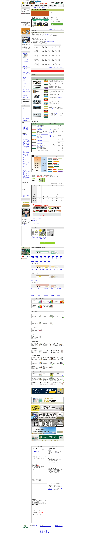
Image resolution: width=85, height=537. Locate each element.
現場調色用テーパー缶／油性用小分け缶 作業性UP (34, 237)
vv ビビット (58, 295)
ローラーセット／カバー (50, 236)
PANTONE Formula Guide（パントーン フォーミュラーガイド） (26, 73)
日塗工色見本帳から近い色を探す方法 (26, 111)
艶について (55, 29)
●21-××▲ (41, 256)
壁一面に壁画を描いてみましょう (26, 174)
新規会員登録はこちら (26, 103)
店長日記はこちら (26, 224)
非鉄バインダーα (54, 108)
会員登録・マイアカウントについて (26, 153)
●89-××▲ (32, 261)
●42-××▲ (45, 257)
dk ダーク (32, 295)
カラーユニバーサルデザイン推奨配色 (26, 185)
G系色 (50, 269)
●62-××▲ (49, 258)
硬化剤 (56, 452)
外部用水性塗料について (26, 147)
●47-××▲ (57, 257)
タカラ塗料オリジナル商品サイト (44, 530)
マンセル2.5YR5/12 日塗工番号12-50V (44, 7)
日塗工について (25, 108)
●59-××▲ (45, 258)
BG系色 (54, 269)
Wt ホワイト (33, 288)
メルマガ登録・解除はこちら (26, 200)
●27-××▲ (53, 256)
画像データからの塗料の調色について (26, 161)
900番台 (32, 280)
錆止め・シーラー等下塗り (26, 26)
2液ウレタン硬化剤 (25, 61)
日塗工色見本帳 (25, 53)
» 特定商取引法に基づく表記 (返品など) (36, 218)
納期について (62, 29)
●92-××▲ (37, 261)
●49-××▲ (61, 257)
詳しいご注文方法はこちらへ (36, 451)
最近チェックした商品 (25, 154)
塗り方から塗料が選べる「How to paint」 (46, 529)
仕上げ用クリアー (25, 66)
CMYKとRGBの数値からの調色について (26, 159)
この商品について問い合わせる (36, 223)
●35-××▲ (32, 257)
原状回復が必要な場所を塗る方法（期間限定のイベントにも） (26, 178)
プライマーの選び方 (25, 129)
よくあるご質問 (25, 164)
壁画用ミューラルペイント (26, 89)
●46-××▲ (53, 257)
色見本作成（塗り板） (25, 97)
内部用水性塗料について (26, 146)
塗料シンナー (50, 132)
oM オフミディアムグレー (60, 290)
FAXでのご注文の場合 (25, 155)
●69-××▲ (61, 258)
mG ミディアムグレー (53, 288)
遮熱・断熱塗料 (25, 95)
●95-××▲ (41, 261)
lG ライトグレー (46, 288)
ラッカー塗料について (25, 135)
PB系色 (61, 269)
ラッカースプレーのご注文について (26, 163)
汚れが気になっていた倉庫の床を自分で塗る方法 (26, 176)
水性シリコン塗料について (26, 143)
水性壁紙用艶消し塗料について (26, 142)
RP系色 (28, 20)
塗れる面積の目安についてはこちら (49, 41)
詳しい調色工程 (25, 120)
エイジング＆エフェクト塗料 (26, 84)
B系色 (57, 269)
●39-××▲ (41, 257)
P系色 (23, 20)
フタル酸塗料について (25, 134)
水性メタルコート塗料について (26, 145)
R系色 (36, 269)
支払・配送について (58, 525)
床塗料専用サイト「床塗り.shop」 (45, 531)
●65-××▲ (53, 258)
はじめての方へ (25, 190)
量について (58, 29)
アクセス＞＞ (32, 529)
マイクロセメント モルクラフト (26, 92)
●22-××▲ (45, 256)
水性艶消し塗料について (26, 139)
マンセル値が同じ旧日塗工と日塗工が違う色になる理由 (26, 114)
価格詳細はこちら (59, 14)
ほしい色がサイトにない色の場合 (26, 157)
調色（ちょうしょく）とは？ (26, 118)
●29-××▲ (57, 256)
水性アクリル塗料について (26, 140)
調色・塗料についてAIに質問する (26, 166)
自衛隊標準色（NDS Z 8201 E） (26, 70)
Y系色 (43, 269)
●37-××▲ (37, 257)
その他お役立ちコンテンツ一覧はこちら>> (58, 386)
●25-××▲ (49, 256)
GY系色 (47, 269)
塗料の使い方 (24, 126)
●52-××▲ (32, 258)
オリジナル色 (24, 80)
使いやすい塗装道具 (25, 23)
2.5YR (37, 7)
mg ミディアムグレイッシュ (60, 292)
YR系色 (35, 7)
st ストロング (46, 295)
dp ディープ (52, 295)
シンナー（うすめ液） (25, 59)
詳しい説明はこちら (39, 126)
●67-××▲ (57, 258)
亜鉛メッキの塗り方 (25, 170)
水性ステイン (24, 86)
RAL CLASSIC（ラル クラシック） (26, 78)
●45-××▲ (49, 257)
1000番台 (36, 280)
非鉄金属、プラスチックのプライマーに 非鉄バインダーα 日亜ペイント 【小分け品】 (42, 238)
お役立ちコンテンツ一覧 (26, 195)
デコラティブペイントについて (26, 172)
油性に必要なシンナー (25, 24)
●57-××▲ (41, 258)
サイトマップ (24, 196)
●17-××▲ (32, 256)
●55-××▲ (37, 258)
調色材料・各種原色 (25, 68)
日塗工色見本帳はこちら (48, 34)
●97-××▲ (45, 261)
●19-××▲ (37, 256)
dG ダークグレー (59, 288)
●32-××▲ (61, 256)
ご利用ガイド (24, 151)
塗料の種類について (25, 128)
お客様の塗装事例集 (25, 180)
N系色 (23, 14)
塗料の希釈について (25, 127)
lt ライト (39, 295)
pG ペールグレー (40, 288)
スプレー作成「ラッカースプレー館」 (45, 526)
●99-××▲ (49, 261)
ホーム (32, 7)
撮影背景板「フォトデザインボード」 (45, 532)
